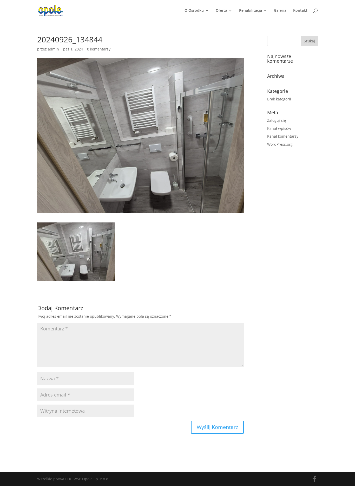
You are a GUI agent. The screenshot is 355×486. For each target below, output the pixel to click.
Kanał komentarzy (282, 136)
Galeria (280, 11)
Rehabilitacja (250, 11)
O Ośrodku (194, 11)
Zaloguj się (276, 120)
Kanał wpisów (279, 128)
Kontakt (300, 11)
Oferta (221, 11)
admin (53, 49)
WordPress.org (280, 144)
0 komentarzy (98, 49)
